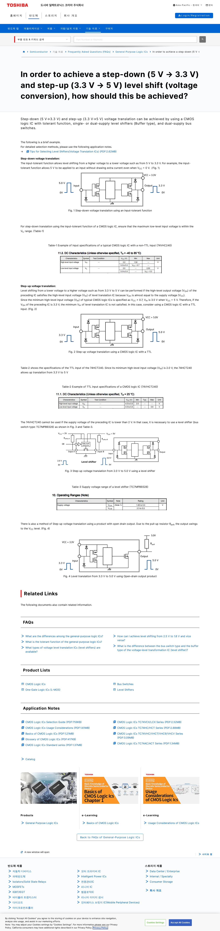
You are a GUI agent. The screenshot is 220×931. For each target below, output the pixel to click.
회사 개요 (156, 890)
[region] (110, 922)
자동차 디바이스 (22, 871)
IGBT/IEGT (19, 892)
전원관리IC (87, 881)
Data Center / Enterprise (165, 871)
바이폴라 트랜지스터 (25, 897)
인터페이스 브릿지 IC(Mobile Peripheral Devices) (110, 902)
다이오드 (18, 902)
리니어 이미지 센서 (92, 897)
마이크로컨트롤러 (23, 907)
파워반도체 (19, 876)
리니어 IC (86, 886)
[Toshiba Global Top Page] (24, 5)
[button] (187, 5)
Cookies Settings (155, 922)
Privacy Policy (100, 927)
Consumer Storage (161, 881)
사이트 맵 (207, 854)
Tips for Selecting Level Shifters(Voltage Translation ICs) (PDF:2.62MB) (73, 151)
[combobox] (135, 39)
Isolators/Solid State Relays (29, 881)
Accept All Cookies (180, 922)
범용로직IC (87, 892)
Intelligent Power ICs (93, 876)
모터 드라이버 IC (91, 871)
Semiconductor (39, 51)
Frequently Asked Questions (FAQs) (89, 51)
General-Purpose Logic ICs (131, 51)
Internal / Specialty (161, 876)
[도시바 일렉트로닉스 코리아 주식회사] (62, 5)
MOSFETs (18, 886)
